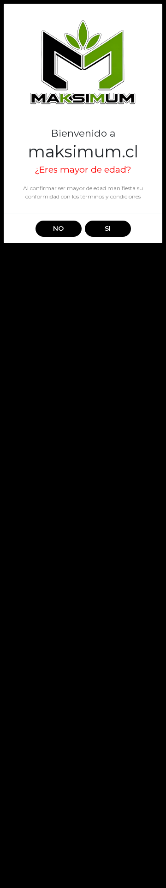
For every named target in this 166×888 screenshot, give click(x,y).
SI (108, 228)
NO (58, 228)
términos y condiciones (110, 196)
